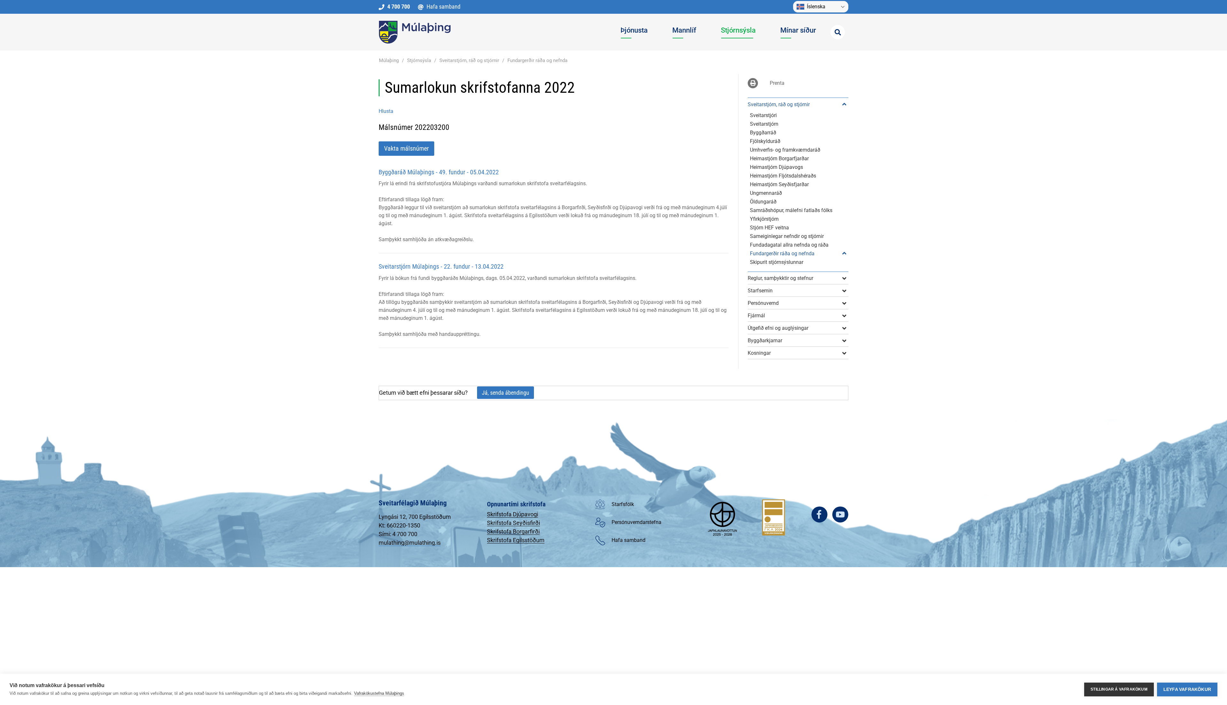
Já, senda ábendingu (505, 392)
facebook (819, 514)
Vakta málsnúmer (406, 148)
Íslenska (816, 7)
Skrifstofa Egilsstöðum (515, 540)
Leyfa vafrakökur (1187, 689)
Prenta (777, 83)
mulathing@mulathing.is (410, 542)
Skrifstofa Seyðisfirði (513, 522)
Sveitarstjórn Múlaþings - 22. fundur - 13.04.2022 (441, 266)
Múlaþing (389, 60)
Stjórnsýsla (419, 60)
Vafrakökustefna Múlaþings (379, 693)
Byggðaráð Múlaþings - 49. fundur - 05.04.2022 (439, 172)
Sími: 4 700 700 (398, 534)
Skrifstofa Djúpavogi (512, 514)
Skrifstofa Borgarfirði (513, 531)
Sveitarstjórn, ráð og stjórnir (469, 60)
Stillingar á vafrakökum (1119, 689)
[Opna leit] (837, 32)
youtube (840, 514)
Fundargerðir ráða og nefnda (537, 60)
